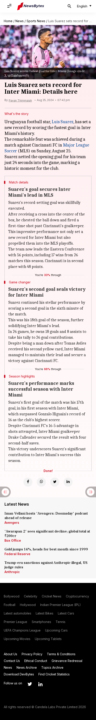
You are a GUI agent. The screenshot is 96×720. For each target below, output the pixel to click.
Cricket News (51, 596)
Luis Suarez (62, 121)
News (19, 21)
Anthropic (12, 572)
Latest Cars (66, 613)
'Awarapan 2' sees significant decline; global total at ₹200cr (47, 533)
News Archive (27, 667)
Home (8, 21)
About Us (10, 654)
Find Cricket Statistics (54, 674)
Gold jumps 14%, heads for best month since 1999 (46, 549)
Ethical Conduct (35, 661)
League (82, 145)
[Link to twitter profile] (29, 684)
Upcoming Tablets (48, 639)
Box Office (12, 540)
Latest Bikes (44, 613)
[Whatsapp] (41, 482)
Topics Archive (52, 667)
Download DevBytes (19, 674)
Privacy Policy (32, 654)
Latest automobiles (17, 613)
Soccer (10, 150)
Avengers (11, 522)
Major (69, 145)
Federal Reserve (17, 554)
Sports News (36, 21)
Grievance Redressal (67, 661)
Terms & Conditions (61, 654)
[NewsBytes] (30, 6)
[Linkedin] (68, 482)
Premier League (15, 622)
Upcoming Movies (17, 639)
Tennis (60, 622)
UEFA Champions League (22, 630)
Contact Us (12, 661)
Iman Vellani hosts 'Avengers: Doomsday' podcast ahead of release (46, 515)
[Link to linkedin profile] (40, 684)
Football (9, 605)
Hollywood (28, 605)
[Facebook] (27, 482)
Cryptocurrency (77, 596)
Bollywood (11, 596)
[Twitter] (54, 482)
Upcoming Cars (56, 630)
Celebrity (30, 596)
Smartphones (41, 622)
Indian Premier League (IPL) (60, 605)
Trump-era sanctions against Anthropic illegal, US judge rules (46, 564)
